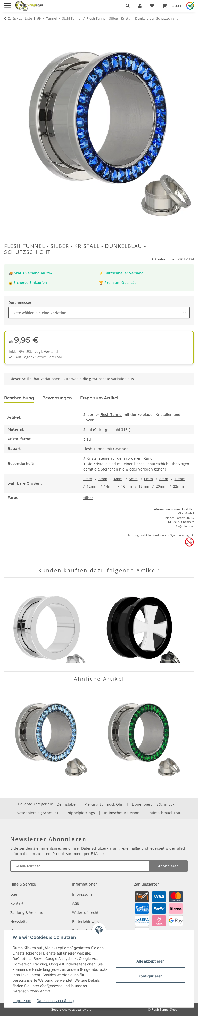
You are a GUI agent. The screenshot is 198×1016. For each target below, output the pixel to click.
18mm (143, 486)
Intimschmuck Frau (165, 812)
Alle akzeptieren (150, 961)
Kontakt (16, 903)
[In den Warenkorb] (8, 28)
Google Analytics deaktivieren (72, 1009)
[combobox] (99, 312)
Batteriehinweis (85, 921)
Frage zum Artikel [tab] (99, 398)
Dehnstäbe (66, 804)
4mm (118, 478)
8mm (163, 478)
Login (15, 894)
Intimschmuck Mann (121, 812)
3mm (102, 478)
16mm (126, 486)
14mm (109, 486)
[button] (127, 6)
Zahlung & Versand (26, 912)
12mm (92, 486)
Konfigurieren (150, 976)
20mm (161, 486)
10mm (180, 478)
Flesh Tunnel (111, 414)
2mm (87, 478)
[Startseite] (39, 18)
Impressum (22, 1000)
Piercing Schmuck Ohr (104, 804)
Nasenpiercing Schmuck (37, 812)
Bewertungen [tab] (57, 398)
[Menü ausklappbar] (7, 3)
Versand (51, 351)
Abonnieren (168, 866)
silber (88, 497)
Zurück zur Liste (20, 18)
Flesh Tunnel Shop (164, 1009)
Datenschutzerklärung (55, 1000)
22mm (178, 486)
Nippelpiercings (81, 812)
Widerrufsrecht (85, 912)
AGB (75, 903)
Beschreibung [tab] (19, 398)
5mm (133, 478)
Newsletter (19, 921)
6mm (148, 478)
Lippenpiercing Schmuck (153, 804)
